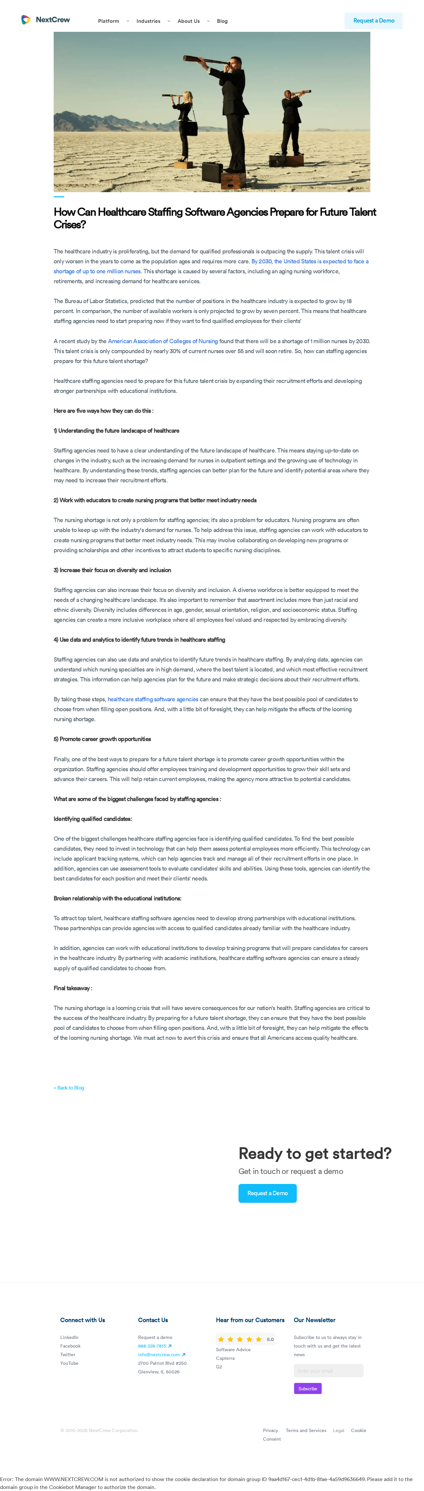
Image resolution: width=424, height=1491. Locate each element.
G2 (219, 1366)
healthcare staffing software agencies (153, 699)
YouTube (69, 1363)
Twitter (67, 1354)
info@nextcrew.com (159, 1354)
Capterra (225, 1358)
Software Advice (233, 1349)
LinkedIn (69, 1337)
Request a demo (155, 1337)
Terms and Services (306, 1430)
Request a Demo (373, 20)
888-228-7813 (152, 1346)
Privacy (270, 1430)
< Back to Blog (69, 1087)
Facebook (70, 1346)
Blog (222, 21)
